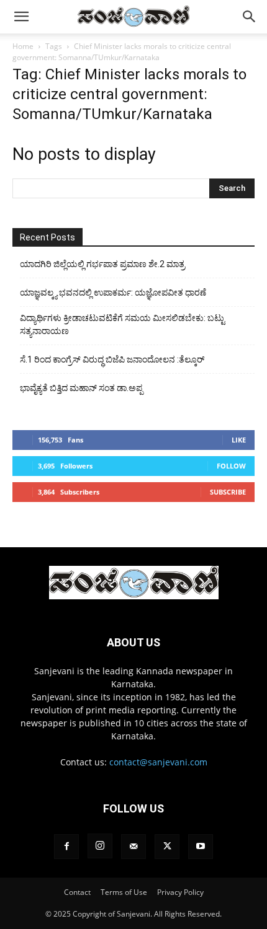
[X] (167, 846)
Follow (231, 465)
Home (23, 46)
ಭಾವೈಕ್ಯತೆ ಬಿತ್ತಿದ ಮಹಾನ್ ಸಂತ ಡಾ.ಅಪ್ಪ (81, 388)
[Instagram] (100, 846)
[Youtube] (200, 846)
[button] (21, 16)
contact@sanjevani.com (158, 762)
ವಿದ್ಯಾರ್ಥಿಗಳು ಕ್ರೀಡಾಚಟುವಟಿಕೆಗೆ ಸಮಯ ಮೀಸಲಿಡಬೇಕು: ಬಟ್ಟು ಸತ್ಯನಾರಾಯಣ (122, 324)
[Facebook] (66, 846)
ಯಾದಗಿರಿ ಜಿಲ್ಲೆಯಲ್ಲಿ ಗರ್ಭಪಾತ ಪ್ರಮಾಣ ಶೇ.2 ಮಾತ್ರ (102, 264)
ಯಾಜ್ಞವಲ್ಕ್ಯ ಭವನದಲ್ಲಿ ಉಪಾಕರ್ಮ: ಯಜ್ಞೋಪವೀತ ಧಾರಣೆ (113, 292)
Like (239, 439)
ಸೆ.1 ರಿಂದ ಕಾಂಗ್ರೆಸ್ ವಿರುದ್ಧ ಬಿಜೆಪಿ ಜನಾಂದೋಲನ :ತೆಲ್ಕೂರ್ (112, 359)
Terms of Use (124, 892)
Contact (77, 892)
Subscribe (228, 491)
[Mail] (133, 846)
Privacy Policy (180, 892)
